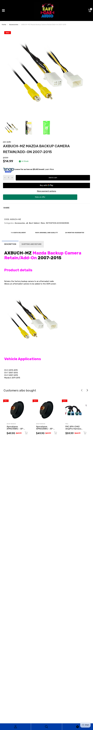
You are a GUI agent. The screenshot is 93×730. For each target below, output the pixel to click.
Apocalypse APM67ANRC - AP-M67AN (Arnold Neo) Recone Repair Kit (16, 429)
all (27, 223)
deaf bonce (11, 424)
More (42, 223)
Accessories (19, 223)
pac (66, 424)
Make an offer (40, 198)
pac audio (7, 142)
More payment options (46, 191)
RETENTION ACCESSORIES (57, 223)
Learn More (49, 169)
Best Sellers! (34, 223)
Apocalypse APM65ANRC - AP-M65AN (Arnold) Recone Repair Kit (44, 429)
